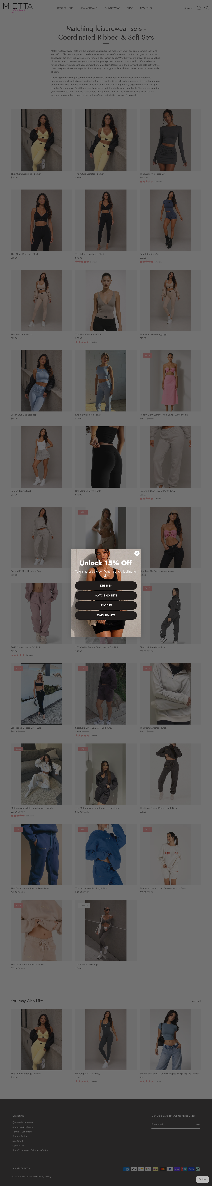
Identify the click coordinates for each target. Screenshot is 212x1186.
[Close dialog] (137, 553)
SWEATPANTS (106, 615)
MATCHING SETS (106, 596)
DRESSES (106, 586)
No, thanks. (106, 624)
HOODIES (106, 605)
